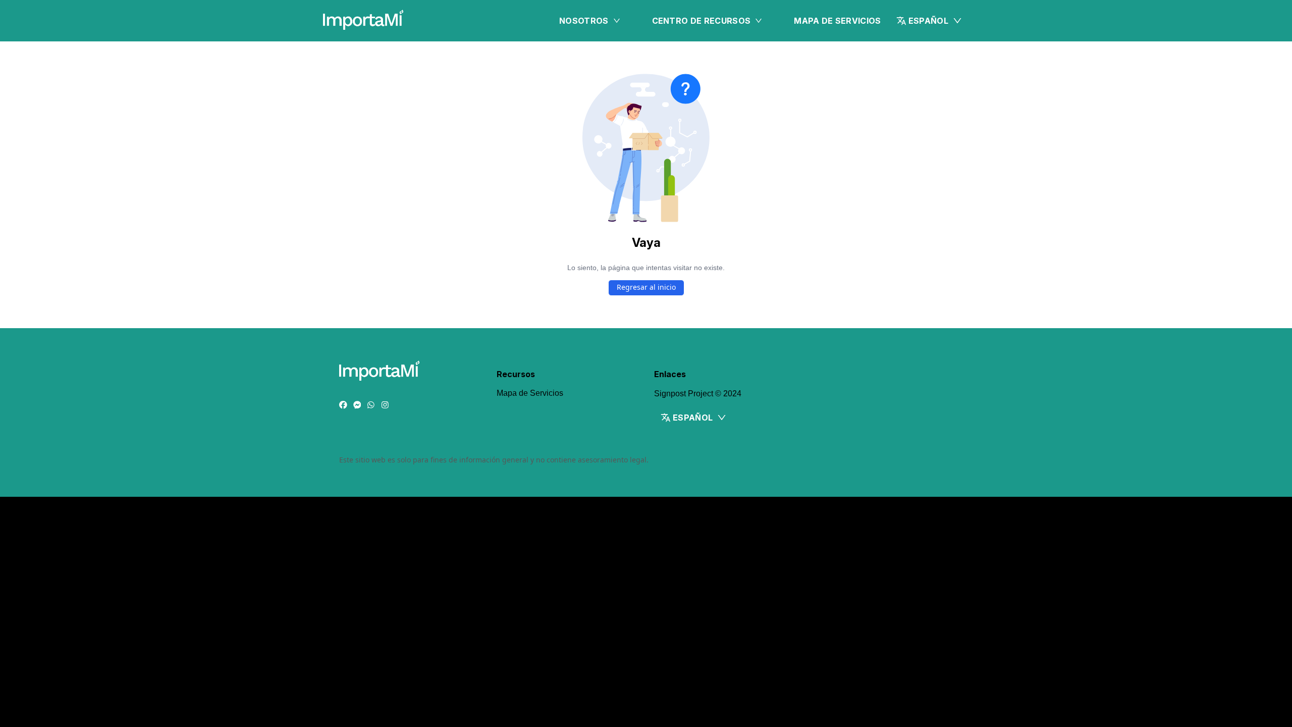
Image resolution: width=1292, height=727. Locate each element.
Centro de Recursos (701, 21)
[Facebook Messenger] (357, 405)
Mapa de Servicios (837, 21)
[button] (929, 20)
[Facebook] (343, 405)
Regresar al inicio (646, 287)
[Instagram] (385, 405)
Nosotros (584, 21)
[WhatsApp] (371, 405)
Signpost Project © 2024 (697, 393)
